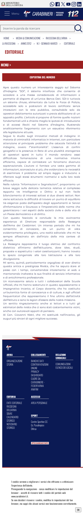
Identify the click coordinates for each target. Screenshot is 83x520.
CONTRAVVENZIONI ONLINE (39, 366)
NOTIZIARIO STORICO (12, 425)
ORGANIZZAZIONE (15, 361)
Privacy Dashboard (22, 509)
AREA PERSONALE (39, 403)
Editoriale (69, 43)
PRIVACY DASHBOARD (37, 373)
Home (6, 38)
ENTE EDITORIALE (14, 403)
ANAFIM (34, 389)
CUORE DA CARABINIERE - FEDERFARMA (37, 382)
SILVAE (9, 413)
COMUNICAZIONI (63, 364)
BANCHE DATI (37, 361)
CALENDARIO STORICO (12, 418)
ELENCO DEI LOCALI (64, 367)
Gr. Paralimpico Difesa (37, 427)
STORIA (10, 364)
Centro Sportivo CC (39, 421)
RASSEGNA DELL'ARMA (12, 408)
